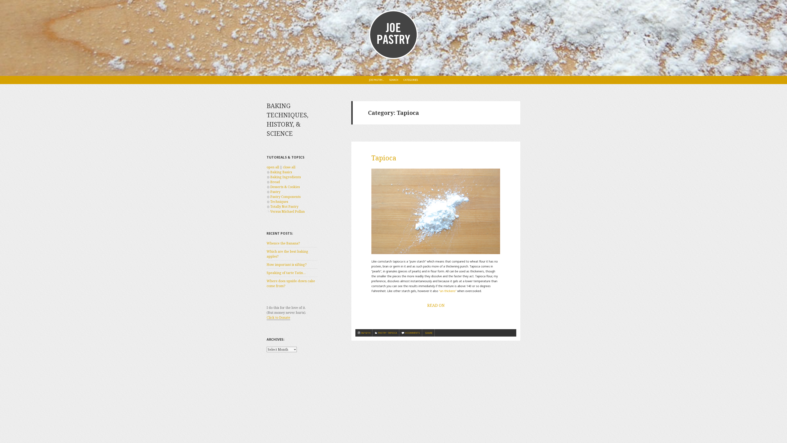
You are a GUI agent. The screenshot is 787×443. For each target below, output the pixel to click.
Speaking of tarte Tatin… (286, 273)
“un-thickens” (447, 291)
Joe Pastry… (376, 80)
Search (393, 80)
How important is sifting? (287, 264)
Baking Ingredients (285, 177)
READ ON (436, 305)
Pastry (275, 192)
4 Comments (412, 332)
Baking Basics (281, 172)
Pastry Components (285, 196)
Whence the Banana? (283, 243)
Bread (275, 182)
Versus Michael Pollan (287, 211)
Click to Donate (278, 317)
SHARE (428, 333)
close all (289, 167)
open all (273, 167)
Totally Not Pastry (284, 206)
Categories (410, 80)
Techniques (279, 201)
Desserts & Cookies (285, 187)
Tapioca (383, 157)
